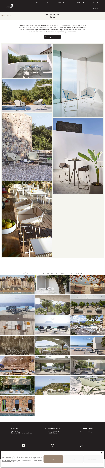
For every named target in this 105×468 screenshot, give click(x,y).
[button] (102, 453)
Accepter (53, 459)
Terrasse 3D (34, 3)
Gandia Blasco (6, 15)
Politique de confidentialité (16, 465)
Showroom (86, 3)
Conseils (95, 3)
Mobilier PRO (76, 3)
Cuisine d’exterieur (63, 3)
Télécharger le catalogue (52, 37)
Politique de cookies (6, 465)
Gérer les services (97, 465)
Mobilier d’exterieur (47, 3)
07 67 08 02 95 (85, 432)
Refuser (73, 459)
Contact (95, 9)
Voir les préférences (93, 459)
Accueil (25, 3)
